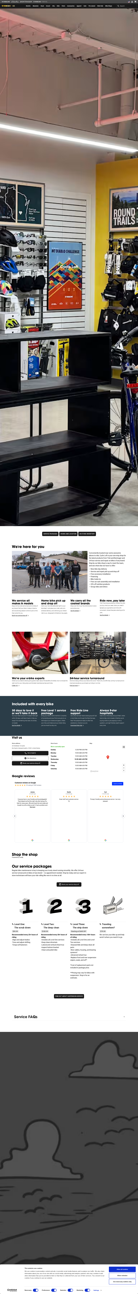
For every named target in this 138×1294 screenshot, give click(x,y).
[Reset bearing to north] (123, 770)
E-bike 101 (15, 685)
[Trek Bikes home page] (6, 1)
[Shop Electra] (15, 1)
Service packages (50, 534)
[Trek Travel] (40, 1)
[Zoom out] (123, 767)
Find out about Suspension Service (69, 996)
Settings (96, 1290)
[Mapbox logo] (94, 771)
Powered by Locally (17, 857)
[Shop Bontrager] (26, 1)
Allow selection (122, 1275)
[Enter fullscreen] (123, 747)
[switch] (54, 1290)
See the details (75, 610)
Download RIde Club (76, 725)
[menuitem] (28, 5)
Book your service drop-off (19, 615)
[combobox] (126, 6)
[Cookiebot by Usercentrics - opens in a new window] (12, 1290)
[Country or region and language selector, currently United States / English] (129, 2)
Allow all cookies (122, 1269)
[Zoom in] (123, 765)
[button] (108, 757)
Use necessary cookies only (122, 1281)
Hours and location (68, 534)
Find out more (74, 685)
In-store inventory (87, 534)
